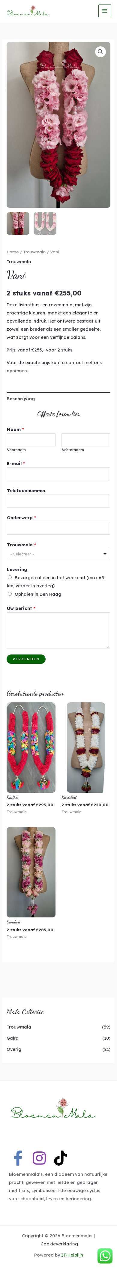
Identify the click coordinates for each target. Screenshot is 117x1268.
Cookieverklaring (59, 1244)
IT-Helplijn (72, 1255)
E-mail (16, 463)
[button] (100, 51)
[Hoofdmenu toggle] (104, 11)
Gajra (13, 1038)
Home (13, 251)
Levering (17, 569)
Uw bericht (21, 608)
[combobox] (58, 554)
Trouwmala (19, 1027)
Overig (14, 1049)
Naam (15, 429)
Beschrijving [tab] (21, 398)
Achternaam (73, 450)
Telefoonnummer (26, 490)
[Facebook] (18, 1158)
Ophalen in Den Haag (38, 594)
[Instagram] (39, 1158)
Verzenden (26, 659)
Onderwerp (21, 517)
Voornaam (16, 450)
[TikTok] (61, 1158)
